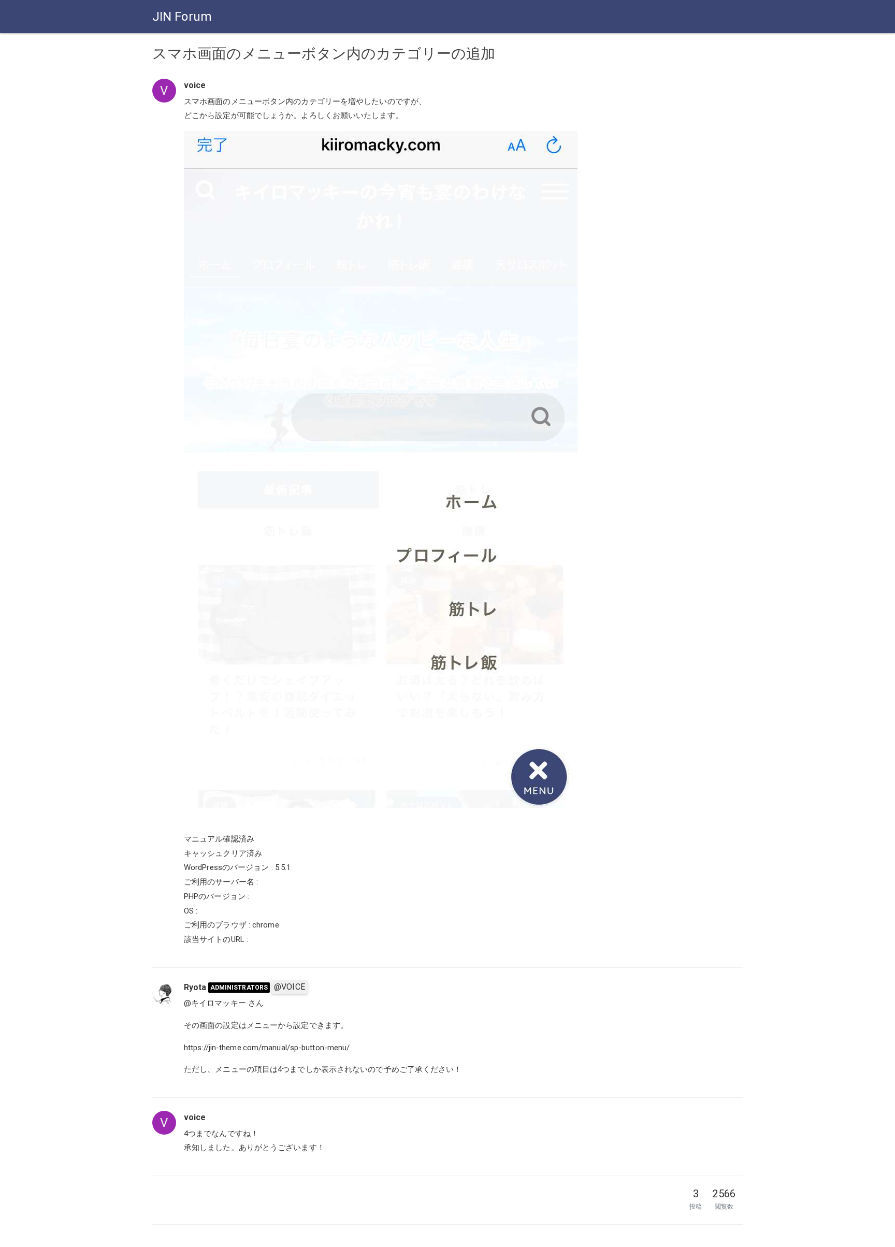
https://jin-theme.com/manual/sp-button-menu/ (267, 1047)
